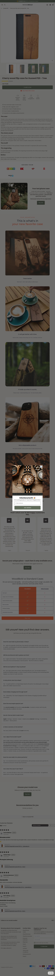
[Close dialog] (41, 466)
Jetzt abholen (27, 507)
